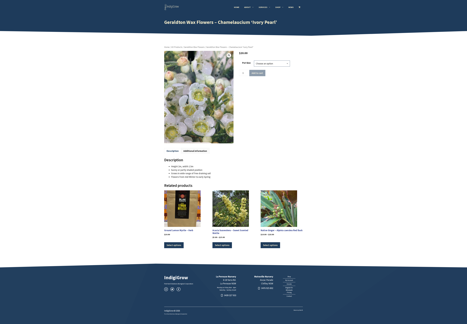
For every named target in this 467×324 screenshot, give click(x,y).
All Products (176, 47)
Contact (289, 296)
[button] (229, 55)
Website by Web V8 (298, 310)
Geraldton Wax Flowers (194, 47)
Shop (278, 7)
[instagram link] (166, 289)
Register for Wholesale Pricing (289, 290)
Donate (289, 284)
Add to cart (257, 73)
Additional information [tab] (195, 150)
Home (236, 7)
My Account (289, 280)
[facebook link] (178, 289)
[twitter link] (172, 289)
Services (263, 7)
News (291, 7)
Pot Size (246, 62)
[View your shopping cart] (299, 7)
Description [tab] (173, 150)
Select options (174, 245)
